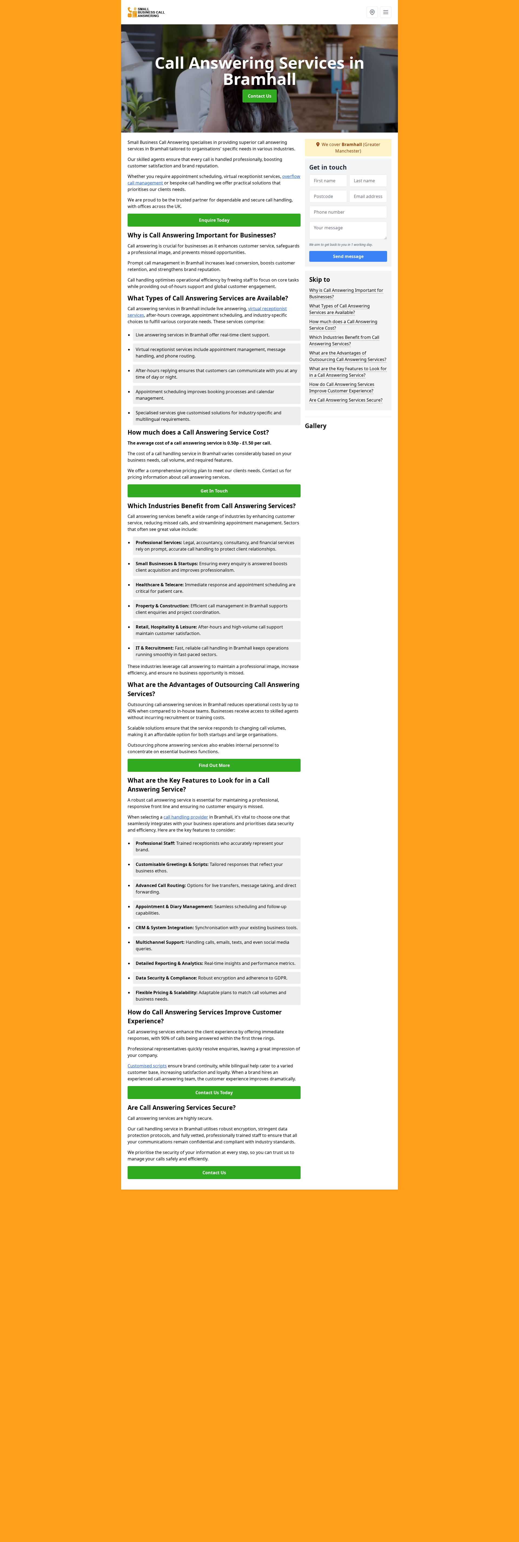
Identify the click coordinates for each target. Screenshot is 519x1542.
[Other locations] (372, 12)
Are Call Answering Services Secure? (345, 400)
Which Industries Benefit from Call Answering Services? (344, 340)
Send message (348, 257)
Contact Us (259, 96)
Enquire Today (214, 220)
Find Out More (214, 765)
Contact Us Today (214, 1093)
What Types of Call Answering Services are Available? (339, 309)
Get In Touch (214, 491)
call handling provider (186, 817)
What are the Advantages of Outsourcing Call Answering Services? (347, 356)
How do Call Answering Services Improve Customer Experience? (341, 387)
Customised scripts (147, 1066)
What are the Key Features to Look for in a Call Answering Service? (348, 372)
